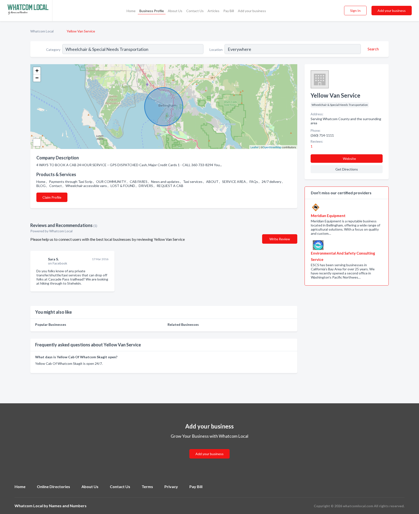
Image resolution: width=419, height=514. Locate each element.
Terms (147, 486)
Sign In (355, 10)
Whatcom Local (42, 31)
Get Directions (346, 169)
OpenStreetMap (272, 147)
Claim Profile (51, 197)
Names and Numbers (68, 505)
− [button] (37, 78)
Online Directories (53, 486)
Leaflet (254, 147)
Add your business (252, 11)
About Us (175, 11)
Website (349, 158)
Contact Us (195, 11)
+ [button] (37, 71)
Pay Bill (228, 11)
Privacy (171, 486)
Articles (213, 11)
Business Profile (151, 11)
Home (131, 11)
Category (53, 49)
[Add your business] (209, 448)
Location (216, 49)
